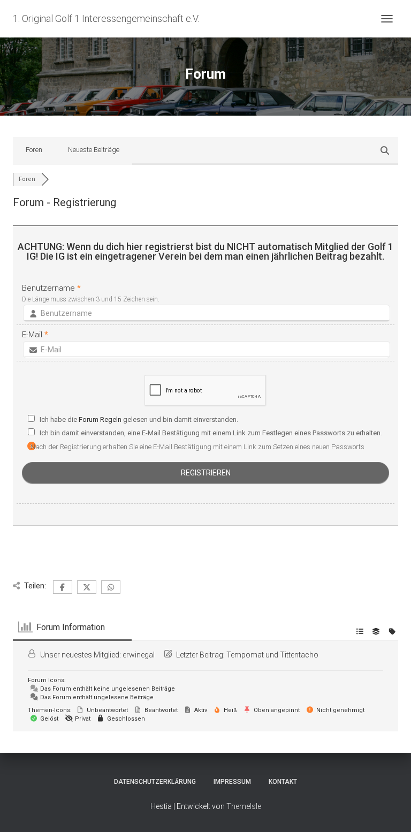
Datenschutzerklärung (155, 781)
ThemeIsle (243, 806)
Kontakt (283, 781)
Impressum (232, 781)
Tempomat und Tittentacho (272, 655)
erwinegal (139, 655)
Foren (34, 150)
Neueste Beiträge (93, 150)
